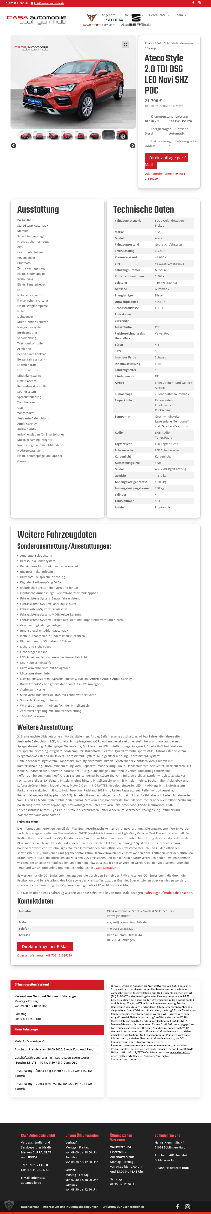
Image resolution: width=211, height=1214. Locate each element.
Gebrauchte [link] (157, 15)
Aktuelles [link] (127, 25)
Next (133, 146)
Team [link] (179, 15)
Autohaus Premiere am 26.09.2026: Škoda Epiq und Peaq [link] (54, 1049)
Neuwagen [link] (132, 15)
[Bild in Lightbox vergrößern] (126, 44)
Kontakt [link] (145, 25)
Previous (14, 146)
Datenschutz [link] (30, 1207)
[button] (193, 4)
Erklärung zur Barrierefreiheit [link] (123, 1207)
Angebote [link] (108, 15)
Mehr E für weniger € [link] (29, 1041)
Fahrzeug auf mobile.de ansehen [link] (168, 893)
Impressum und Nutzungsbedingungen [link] (70, 1207)
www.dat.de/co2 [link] (180, 1052)
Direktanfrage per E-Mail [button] (166, 161)
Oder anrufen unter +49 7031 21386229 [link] (44, 955)
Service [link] (107, 25)
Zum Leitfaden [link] (106, 868)
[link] (78, 19)
